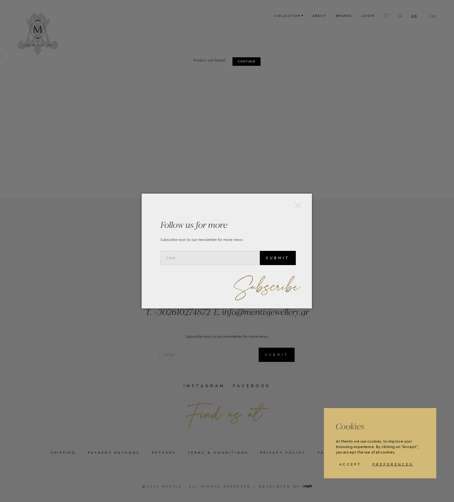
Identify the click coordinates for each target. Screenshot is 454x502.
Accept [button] (350, 464)
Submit (278, 258)
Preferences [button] (392, 464)
